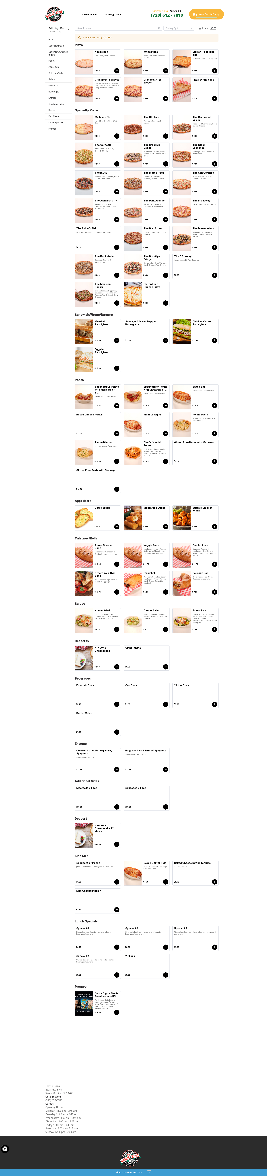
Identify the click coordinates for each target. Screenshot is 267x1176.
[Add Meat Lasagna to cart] (165, 433)
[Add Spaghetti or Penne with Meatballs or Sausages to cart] (165, 405)
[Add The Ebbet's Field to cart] (116, 247)
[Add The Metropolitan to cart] (214, 247)
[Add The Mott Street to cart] (165, 191)
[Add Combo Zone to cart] (214, 564)
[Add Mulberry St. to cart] (116, 136)
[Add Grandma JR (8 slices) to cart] (165, 98)
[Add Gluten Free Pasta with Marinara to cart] (214, 461)
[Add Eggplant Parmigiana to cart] (116, 368)
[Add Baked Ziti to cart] (214, 405)
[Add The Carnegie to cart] (116, 164)
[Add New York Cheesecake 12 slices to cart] (116, 844)
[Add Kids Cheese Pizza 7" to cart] (116, 909)
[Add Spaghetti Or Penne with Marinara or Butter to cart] (116, 405)
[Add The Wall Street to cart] (165, 247)
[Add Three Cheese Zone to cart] (116, 564)
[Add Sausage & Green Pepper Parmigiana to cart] (165, 340)
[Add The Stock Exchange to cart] (214, 164)
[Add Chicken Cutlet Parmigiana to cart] (214, 340)
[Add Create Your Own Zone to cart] (116, 592)
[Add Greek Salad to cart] (214, 629)
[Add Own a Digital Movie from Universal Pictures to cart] (116, 1012)
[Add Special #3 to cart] (214, 947)
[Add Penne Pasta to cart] (214, 433)
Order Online (89, 14)
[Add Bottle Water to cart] (116, 732)
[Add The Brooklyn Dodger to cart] (165, 164)
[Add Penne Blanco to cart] (116, 461)
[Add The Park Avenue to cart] (165, 219)
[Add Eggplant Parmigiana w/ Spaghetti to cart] (165, 769)
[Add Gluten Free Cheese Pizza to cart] (165, 303)
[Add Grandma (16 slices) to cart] (116, 98)
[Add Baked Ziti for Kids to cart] (165, 882)
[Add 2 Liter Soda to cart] (214, 704)
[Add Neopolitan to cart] (116, 70)
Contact (49, 1103)
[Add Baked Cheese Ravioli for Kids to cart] (214, 882)
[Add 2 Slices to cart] (165, 975)
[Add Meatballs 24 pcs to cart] (116, 807)
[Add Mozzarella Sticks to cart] (165, 526)
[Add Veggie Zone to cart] (165, 564)
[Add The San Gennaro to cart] (214, 191)
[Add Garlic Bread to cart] (116, 526)
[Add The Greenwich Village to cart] (214, 136)
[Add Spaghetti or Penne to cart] (116, 882)
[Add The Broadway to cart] (214, 219)
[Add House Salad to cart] (116, 629)
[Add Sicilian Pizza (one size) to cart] (214, 70)
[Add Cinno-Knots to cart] (165, 666)
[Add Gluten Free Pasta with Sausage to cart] (116, 489)
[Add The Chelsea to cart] (165, 136)
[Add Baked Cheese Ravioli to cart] (116, 433)
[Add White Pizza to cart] (165, 70)
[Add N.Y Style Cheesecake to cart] (116, 666)
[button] (5, 1149)
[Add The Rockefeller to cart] (116, 275)
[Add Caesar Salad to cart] (165, 629)
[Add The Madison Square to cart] (116, 303)
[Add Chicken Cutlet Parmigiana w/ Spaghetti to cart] (116, 769)
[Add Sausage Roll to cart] (214, 592)
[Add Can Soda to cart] (165, 704)
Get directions (53, 1096)
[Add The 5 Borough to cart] (214, 275)
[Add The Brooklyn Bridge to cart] (165, 275)
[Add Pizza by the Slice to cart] (214, 98)
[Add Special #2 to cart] (165, 947)
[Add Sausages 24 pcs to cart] (165, 807)
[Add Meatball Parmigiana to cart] (116, 340)
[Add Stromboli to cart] (165, 592)
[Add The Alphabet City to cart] (116, 219)
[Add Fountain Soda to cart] (116, 704)
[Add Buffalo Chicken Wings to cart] (214, 526)
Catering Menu (112, 14)
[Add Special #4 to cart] (116, 975)
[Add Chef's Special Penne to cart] (165, 461)
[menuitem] (58, 40)
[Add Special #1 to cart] (116, 947)
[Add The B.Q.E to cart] (116, 191)
